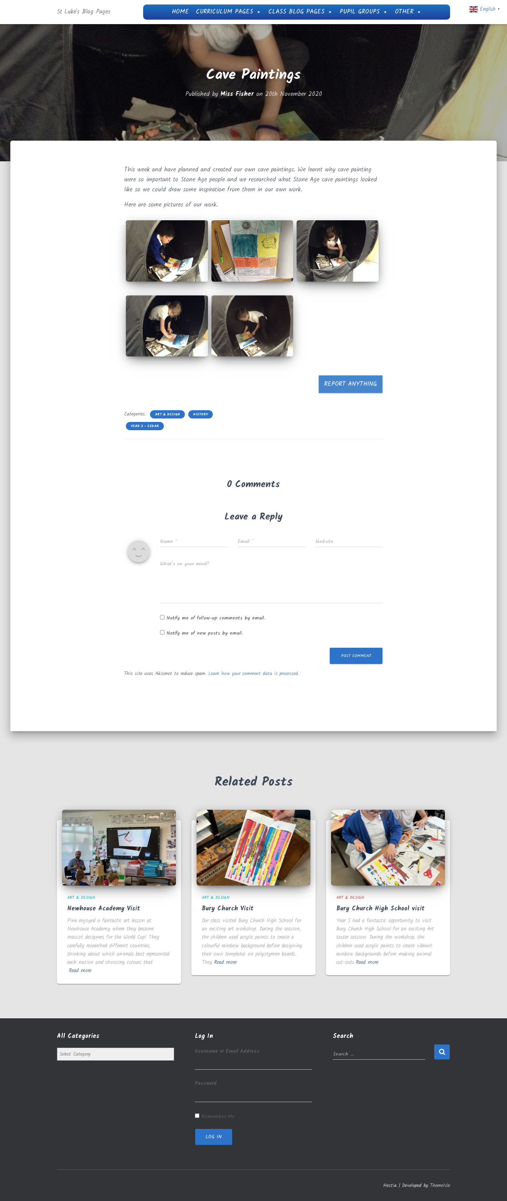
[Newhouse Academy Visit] (119, 847)
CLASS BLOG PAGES (296, 12)
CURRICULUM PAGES (224, 12)
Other (404, 12)
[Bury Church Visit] (253, 847)
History (200, 414)
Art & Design (167, 414)
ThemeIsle (440, 1185)
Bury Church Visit (228, 909)
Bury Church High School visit (380, 909)
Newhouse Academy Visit (103, 909)
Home (180, 12)
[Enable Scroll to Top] (493, 1187)
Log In (214, 1137)
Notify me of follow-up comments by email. (216, 618)
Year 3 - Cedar (145, 426)
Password (206, 1083)
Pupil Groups (360, 12)
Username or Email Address (227, 1051)
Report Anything (350, 384)
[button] (167, 251)
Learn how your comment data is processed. (253, 673)
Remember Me (218, 1116)
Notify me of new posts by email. (205, 633)
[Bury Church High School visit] (388, 847)
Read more (80, 971)
